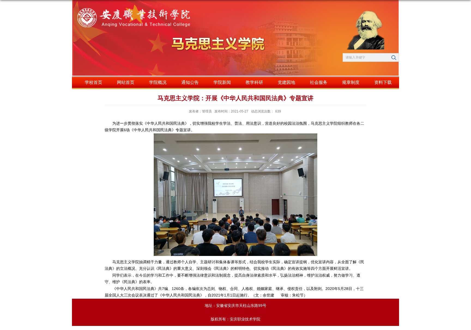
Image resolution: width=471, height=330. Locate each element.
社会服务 (318, 82)
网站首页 (125, 82)
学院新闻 (222, 82)
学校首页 (93, 82)
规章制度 (351, 82)
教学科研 (254, 82)
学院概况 (158, 82)
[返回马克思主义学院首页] (158, 16)
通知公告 (190, 82)
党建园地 (286, 82)
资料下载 (383, 82)
